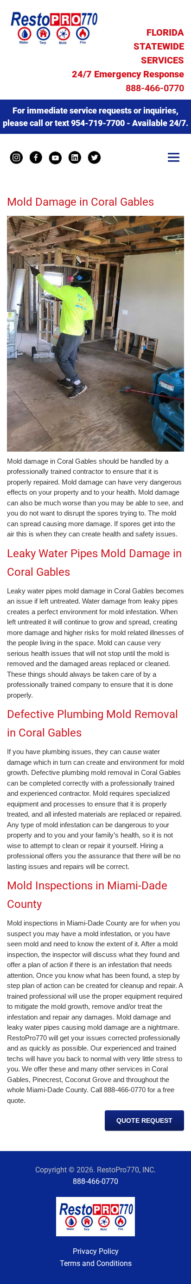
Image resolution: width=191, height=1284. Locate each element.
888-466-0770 (155, 88)
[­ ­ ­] (173, 158)
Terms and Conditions (96, 1263)
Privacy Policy (96, 1251)
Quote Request (144, 1120)
